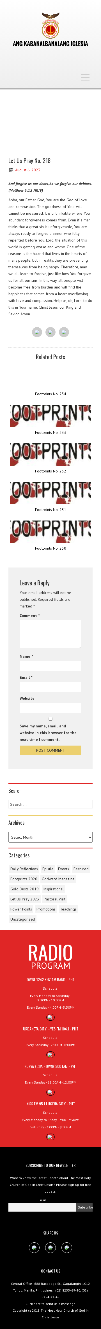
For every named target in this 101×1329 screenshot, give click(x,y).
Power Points (21, 909)
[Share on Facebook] (37, 332)
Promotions (46, 909)
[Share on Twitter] (50, 332)
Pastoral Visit (54, 899)
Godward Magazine (58, 878)
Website (27, 698)
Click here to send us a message (50, 1304)
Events (63, 868)
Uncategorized (22, 919)
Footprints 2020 (23, 878)
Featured (81, 868)
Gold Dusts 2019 (24, 888)
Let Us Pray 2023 (24, 899)
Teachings (68, 909)
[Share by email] (64, 332)
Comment (30, 615)
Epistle (48, 868)
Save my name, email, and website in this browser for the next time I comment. (48, 732)
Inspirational (53, 888)
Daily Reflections (24, 868)
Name (26, 656)
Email (26, 677)
